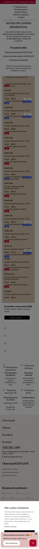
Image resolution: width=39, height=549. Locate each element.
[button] (32, 543)
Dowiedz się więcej (10, 526)
